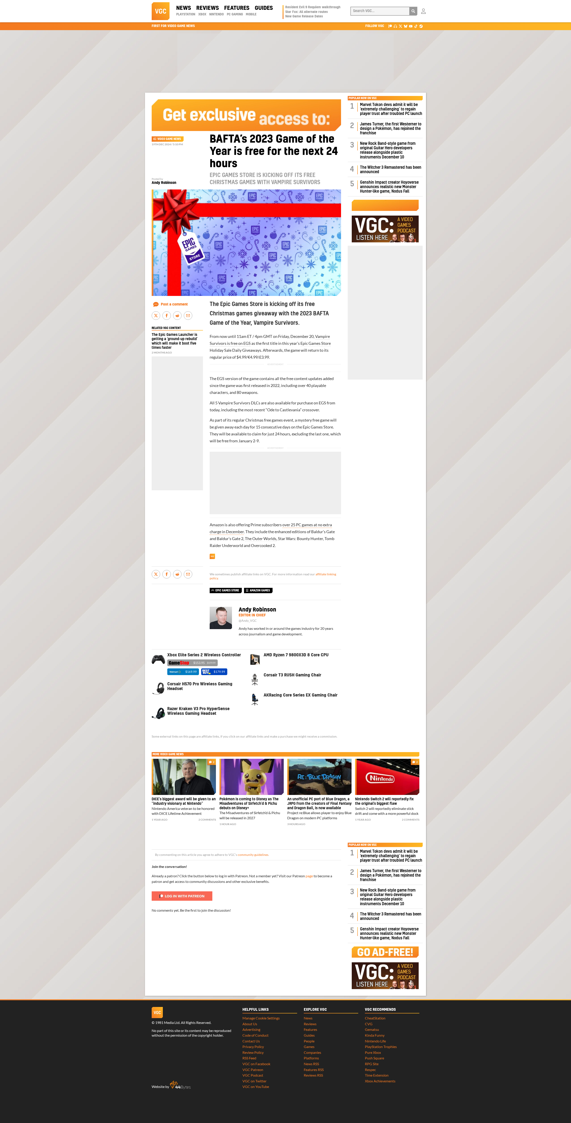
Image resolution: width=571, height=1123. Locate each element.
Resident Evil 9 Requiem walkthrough (312, 7)
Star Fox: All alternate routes (306, 12)
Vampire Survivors (234, 403)
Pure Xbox (373, 1052)
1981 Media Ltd (167, 1022)
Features (236, 8)
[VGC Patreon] (390, 26)
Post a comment (174, 304)
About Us (249, 1024)
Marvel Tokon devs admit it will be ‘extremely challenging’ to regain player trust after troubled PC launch (391, 109)
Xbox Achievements (380, 1081)
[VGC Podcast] (395, 26)
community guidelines (253, 855)
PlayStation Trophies (381, 1046)
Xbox (202, 14)
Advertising (251, 1029)
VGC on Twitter (254, 1081)
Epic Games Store (315, 343)
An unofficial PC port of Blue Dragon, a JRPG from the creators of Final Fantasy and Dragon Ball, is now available (319, 803)
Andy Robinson (164, 183)
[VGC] (161, 11)
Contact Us (251, 1041)
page (309, 876)
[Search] (413, 11)
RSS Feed (249, 1058)
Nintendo (216, 14)
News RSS (311, 1064)
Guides (264, 8)
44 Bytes (180, 1085)
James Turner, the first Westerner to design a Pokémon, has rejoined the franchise (390, 128)
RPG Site (372, 1064)
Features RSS (314, 1069)
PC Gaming (235, 14)
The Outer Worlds (260, 538)
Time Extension (377, 1075)
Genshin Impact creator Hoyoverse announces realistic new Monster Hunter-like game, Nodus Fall (389, 187)
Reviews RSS (313, 1075)
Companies (312, 1052)
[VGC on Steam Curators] (421, 26)
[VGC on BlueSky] (405, 26)
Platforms (311, 1058)
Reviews (207, 8)
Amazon (217, 524)
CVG (368, 1024)
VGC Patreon (252, 1069)
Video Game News (169, 139)
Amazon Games (260, 590)
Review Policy (253, 1052)
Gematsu (372, 1029)
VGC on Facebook (256, 1064)
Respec (370, 1069)
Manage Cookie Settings (261, 1018)
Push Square (374, 1058)
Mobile (251, 14)
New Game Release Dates (304, 16)
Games (309, 1046)
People (309, 1041)
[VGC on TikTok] (416, 26)
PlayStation (185, 14)
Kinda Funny (375, 1035)
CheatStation (375, 1018)
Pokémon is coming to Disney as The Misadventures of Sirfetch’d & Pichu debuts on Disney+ (249, 803)
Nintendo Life (375, 1041)
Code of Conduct (255, 1035)
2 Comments (207, 819)
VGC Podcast (252, 1075)
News (183, 8)
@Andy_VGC (248, 620)
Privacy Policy (253, 1046)
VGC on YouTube (255, 1086)
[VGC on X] (400, 26)
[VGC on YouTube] (410, 26)
